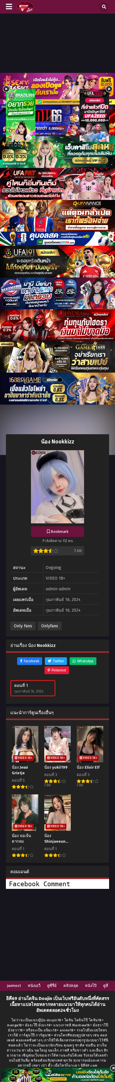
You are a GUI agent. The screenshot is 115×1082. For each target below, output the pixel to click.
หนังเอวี (34, 985)
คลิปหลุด (70, 985)
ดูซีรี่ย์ (52, 985)
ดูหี (105, 985)
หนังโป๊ (90, 985)
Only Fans (23, 626)
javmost (14, 985)
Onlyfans (49, 626)
